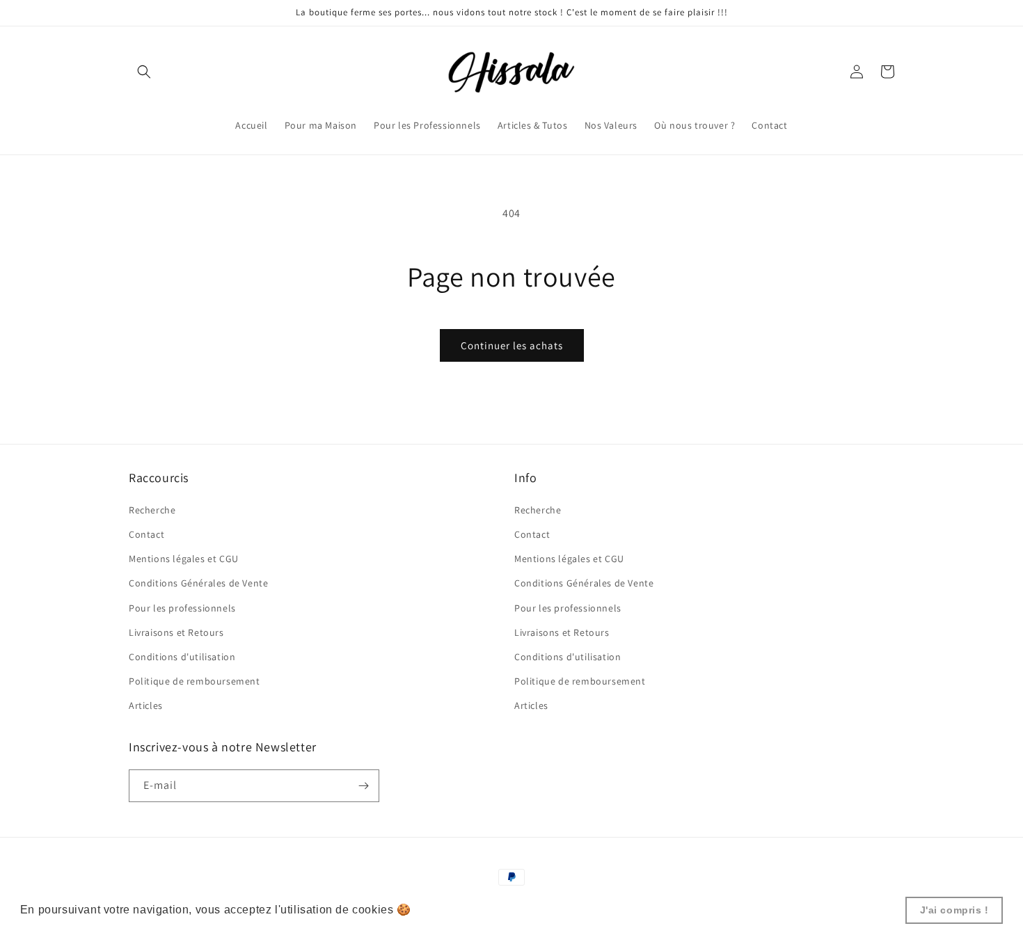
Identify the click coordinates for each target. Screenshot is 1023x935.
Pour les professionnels (182, 608)
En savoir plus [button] (454, 910)
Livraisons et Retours (176, 632)
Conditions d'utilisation (182, 656)
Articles (146, 705)
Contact (146, 534)
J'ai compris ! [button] (954, 910)
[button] (144, 71)
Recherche (152, 510)
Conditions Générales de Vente (198, 583)
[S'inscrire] (363, 785)
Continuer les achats (512, 345)
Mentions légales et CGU (184, 558)
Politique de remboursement (194, 681)
